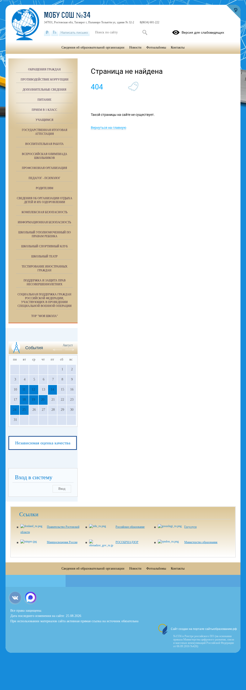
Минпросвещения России (62, 542)
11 (23, 389)
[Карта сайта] (54, 32)
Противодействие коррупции (44, 79)
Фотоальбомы (156, 47)
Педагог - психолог (44, 178)
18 (24, 399)
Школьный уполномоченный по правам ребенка (44, 234)
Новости (135, 47)
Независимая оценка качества (42, 443)
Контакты (177, 47)
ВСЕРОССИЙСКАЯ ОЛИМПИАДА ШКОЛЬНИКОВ (44, 156)
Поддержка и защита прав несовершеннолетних (45, 282)
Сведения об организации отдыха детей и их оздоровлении (44, 200)
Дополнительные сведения (44, 89)
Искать (145, 32)
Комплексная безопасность (45, 212)
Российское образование (130, 526)
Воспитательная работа (44, 144)
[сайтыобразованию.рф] (233, 12)
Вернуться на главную (108, 128)
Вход (61, 489)
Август (68, 345)
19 (33, 399)
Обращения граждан (44, 69)
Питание (44, 99)
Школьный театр (44, 256)
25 (24, 409)
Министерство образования (200, 542)
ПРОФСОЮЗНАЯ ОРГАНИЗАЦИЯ (44, 168)
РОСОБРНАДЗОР (127, 542)
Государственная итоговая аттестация (44, 132)
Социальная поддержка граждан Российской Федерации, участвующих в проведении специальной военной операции (45, 300)
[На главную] (47, 32)
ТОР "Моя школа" (44, 316)
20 (42, 399)
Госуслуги (190, 526)
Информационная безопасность (44, 222)
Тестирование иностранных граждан (45, 268)
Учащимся (44, 120)
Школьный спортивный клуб (44, 246)
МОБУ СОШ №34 (67, 16)
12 (33, 389)
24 (14, 409)
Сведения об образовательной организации (93, 47)
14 (52, 389)
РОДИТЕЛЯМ (44, 188)
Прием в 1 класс (44, 110)
